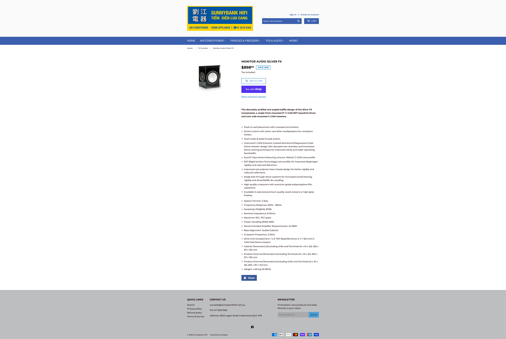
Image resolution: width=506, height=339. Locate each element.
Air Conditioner (212, 40)
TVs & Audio (274, 40)
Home (191, 40)
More (293, 40)
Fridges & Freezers (244, 40)
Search (191, 305)
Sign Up (313, 315)
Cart (313, 21)
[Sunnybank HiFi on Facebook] (252, 327)
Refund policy (194, 312)
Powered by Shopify (219, 335)
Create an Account (310, 15)
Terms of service (195, 316)
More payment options (253, 96)
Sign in (293, 15)
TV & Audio (203, 48)
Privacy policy (194, 308)
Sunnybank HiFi (201, 335)
